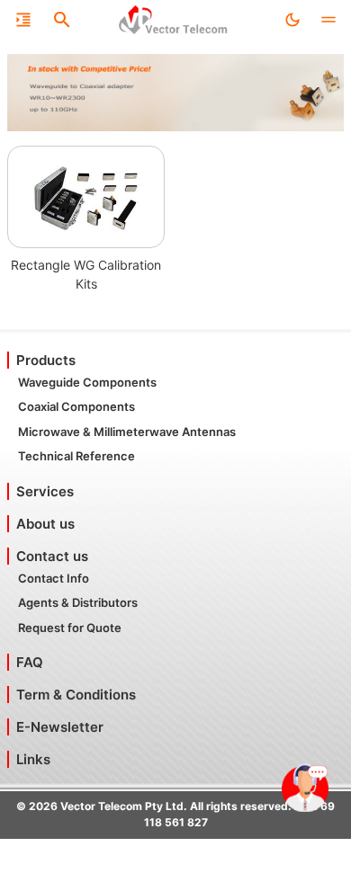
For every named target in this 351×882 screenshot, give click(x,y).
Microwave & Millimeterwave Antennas (127, 431)
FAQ (29, 662)
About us (45, 523)
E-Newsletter (60, 726)
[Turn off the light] (292, 19)
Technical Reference (76, 456)
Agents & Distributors (78, 602)
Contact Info (53, 578)
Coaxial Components (76, 406)
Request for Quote (70, 627)
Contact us (52, 556)
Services (45, 491)
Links (33, 759)
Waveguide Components (87, 382)
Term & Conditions (76, 694)
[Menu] (23, 20)
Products (46, 360)
